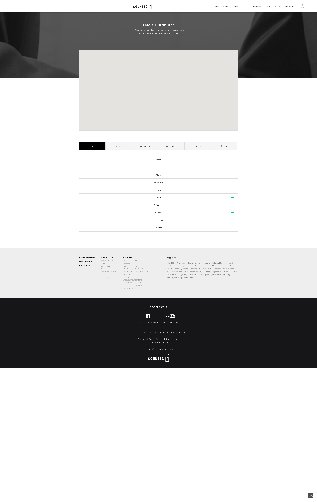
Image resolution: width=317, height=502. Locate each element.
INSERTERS (127, 274)
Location (150, 332)
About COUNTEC (240, 6)
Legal (159, 349)
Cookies (149, 349)
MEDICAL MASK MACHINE (132, 285)
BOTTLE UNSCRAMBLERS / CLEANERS (137, 272)
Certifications (106, 269)
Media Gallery (106, 277)
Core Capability (221, 6)
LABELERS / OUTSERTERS (132, 280)
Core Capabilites (87, 257)
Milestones (105, 263)
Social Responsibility (108, 272)
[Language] (302, 6)
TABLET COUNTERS (130, 261)
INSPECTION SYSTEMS (131, 266)
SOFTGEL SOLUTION (131, 288)
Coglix (103, 274)
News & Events (273, 6)
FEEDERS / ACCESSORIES (132, 283)
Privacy (168, 349)
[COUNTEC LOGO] (142, 6)
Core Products (106, 266)
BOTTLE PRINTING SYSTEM (133, 269)
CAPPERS (126, 263)
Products (257, 6)
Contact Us (290, 6)
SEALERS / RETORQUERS (132, 277)
